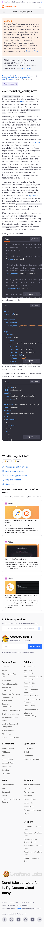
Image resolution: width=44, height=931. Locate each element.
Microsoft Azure (8, 763)
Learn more (36, 2)
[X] (11, 919)
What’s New (6, 734)
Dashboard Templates (32, 759)
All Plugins (6, 752)
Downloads (28, 756)
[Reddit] (39, 919)
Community (6, 792)
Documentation (7, 76)
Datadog (5, 770)
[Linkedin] (18, 919)
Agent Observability (10, 684)
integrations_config (26, 78)
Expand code (32, 294)
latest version (26, 68)
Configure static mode (9, 78)
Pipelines (32, 195)
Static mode (31, 76)
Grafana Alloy (32, 51)
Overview (5, 667)
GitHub (26, 752)
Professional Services (32, 810)
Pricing (4, 670)
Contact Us (28, 803)
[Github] (25, 919)
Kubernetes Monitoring (11, 694)
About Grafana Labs (32, 785)
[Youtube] (32, 919)
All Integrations (8, 748)
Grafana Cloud (22, 888)
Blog (3, 788)
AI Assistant (7, 680)
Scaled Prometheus (31, 696)
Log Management (31, 709)
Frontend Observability (11, 710)
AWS (3, 756)
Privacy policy (29, 652)
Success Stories (30, 799)
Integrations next (7, 79)
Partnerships (29, 792)
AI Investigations (8, 730)
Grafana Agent (19, 76)
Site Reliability (29, 706)
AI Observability (30, 667)
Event (22, 102)
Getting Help (29, 806)
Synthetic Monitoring (10, 714)
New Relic (6, 774)
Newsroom (28, 796)
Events (4, 796)
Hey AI (26, 814)
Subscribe (35, 646)
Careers (27, 788)
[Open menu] (40, 6)
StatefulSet (35, 142)
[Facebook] (4, 919)
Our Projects (29, 748)
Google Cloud (7, 759)
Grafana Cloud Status (10, 737)
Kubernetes (6, 766)
